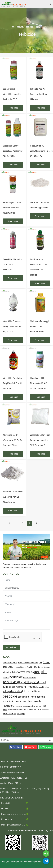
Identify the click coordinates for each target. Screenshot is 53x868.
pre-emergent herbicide (20, 706)
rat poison (31, 706)
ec (9, 666)
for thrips (12, 672)
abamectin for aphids (10, 662)
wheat (19, 714)
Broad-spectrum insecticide (28, 663)
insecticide (10, 682)
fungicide (40, 672)
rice (40, 706)
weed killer (8, 713)
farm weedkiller (17, 667)
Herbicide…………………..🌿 (14, 809)
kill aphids (31, 682)
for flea (27, 667)
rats (37, 706)
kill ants (21, 682)
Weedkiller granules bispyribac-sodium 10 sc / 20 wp (12, 326)
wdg (46, 709)
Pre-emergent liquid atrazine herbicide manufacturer (12, 207)
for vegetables (25, 672)
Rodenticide (21, 709)
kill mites (45, 687)
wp (23, 713)
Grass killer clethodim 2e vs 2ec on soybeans (12, 264)
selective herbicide (37, 709)
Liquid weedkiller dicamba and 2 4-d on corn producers (38, 383)
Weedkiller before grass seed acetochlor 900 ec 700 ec (12, 150)
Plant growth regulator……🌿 (14, 825)
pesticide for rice (26, 697)
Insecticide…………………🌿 (14, 803)
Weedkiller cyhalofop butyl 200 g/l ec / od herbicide (12, 383)
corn (40, 663)
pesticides (20, 701)
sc (27, 709)
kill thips (26, 691)
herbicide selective (29, 677)
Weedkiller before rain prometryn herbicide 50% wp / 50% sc (40, 440)
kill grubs (38, 687)
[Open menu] (50, 4)
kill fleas (29, 686)
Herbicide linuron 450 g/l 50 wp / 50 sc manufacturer (13, 496)
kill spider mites (12, 691)
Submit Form (11, 647)
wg (15, 714)
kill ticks (36, 691)
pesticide (10, 696)
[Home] (13, 26)
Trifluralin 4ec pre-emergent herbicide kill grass (38, 94)
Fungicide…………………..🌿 (14, 814)
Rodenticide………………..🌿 (14, 819)
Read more (13, 108)
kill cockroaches (16, 687)
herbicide (16, 677)
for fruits (35, 666)
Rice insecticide (12, 709)
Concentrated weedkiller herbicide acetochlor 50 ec (12, 94)
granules (6, 678)
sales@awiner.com (15, 772)
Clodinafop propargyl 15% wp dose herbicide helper (39, 326)
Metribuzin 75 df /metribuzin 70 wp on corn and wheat (13, 440)
